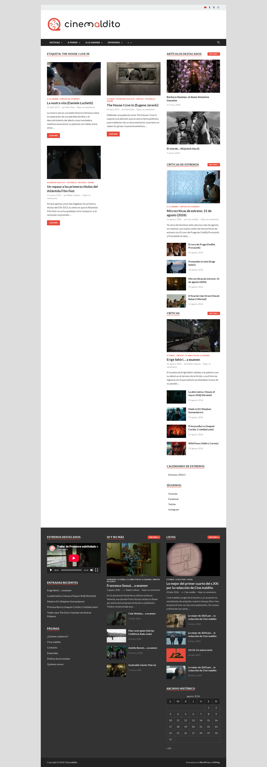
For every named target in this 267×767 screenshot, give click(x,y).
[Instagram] (218, 7)
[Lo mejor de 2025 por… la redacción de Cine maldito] (176, 615)
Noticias (55, 42)
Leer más (52, 135)
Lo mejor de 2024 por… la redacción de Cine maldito (202, 634)
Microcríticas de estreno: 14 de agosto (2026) (203, 280)
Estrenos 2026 (176, 474)
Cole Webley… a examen (142, 613)
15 (208, 720)
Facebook (173, 498)
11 (178, 720)
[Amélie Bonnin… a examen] (116, 648)
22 (208, 726)
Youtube (172, 493)
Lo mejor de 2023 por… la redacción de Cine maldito (202, 669)
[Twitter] (214, 7)
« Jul (168, 748)
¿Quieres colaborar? (57, 636)
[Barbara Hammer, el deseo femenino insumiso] (193, 75)
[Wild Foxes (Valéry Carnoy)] (176, 443)
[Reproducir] (51, 570)
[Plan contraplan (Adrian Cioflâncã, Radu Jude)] (116, 630)
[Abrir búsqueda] (218, 42)
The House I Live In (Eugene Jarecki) (132, 105)
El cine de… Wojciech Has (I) (183, 148)
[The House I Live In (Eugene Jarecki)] (134, 78)
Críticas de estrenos (70, 99)
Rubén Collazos (74, 195)
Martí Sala (69, 107)
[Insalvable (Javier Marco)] (116, 665)
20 (193, 726)
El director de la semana (197, 355)
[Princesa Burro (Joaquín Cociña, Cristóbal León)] (176, 426)
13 (193, 720)
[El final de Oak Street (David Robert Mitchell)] (176, 296)
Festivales (150, 99)
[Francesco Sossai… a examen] (133, 544)
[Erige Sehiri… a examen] (193, 336)
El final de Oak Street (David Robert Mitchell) (203, 297)
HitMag (216, 762)
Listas (190, 579)
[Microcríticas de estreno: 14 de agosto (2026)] (176, 278)
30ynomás (114, 42)
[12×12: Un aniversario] (176, 650)
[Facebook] (209, 7)
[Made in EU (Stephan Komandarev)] (176, 409)
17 (170, 726)
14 (200, 720)
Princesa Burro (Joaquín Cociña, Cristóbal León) (201, 428)
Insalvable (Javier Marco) (142, 664)
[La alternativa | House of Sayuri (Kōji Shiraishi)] (176, 392)
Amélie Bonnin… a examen (142, 647)
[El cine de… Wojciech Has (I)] (193, 127)
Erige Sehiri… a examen (183, 359)
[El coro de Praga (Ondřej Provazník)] (176, 244)
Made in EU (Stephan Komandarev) (199, 410)
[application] (74, 558)
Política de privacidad (58, 658)
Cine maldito (192, 219)
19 (185, 726)
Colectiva (180, 579)
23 (216, 726)
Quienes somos (55, 664)
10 (170, 720)
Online (110, 101)
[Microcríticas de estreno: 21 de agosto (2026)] (193, 187)
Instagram (173, 509)
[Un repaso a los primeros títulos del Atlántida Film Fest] (74, 162)
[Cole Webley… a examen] (116, 613)
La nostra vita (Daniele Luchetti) (70, 103)
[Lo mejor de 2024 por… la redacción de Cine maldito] (176, 633)
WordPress (204, 762)
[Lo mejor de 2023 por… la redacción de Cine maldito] (176, 667)
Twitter (172, 504)
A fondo (73, 42)
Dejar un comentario (86, 107)
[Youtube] (205, 7)
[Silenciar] (91, 570)
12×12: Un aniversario (200, 649)
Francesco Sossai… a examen (127, 585)
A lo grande (92, 42)
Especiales (52, 653)
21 (200, 726)
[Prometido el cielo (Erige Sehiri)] (176, 261)
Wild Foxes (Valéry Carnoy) (203, 443)
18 (178, 726)
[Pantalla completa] (96, 570)
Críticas (140, 99)
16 (216, 720)
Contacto (52, 647)
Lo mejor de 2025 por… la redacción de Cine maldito (202, 617)
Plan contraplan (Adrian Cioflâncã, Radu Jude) (141, 632)
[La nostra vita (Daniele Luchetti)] (74, 78)
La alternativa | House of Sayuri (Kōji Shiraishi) (201, 393)
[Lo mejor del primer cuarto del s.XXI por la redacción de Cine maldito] (193, 544)
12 (185, 720)
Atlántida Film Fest (125, 99)
